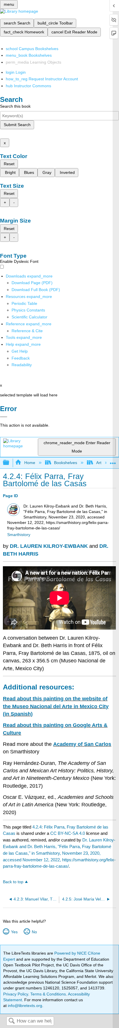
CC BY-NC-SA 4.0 (67, 833)
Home (29, 462)
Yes (14, 932)
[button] (21, 358)
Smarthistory (18, 535)
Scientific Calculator (29, 317)
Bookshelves (65, 462)
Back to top (13, 882)
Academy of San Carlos (82, 744)
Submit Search (17, 124)
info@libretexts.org (24, 1005)
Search (11, 1021)
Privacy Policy (15, 994)
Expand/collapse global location (113, 461)
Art (98, 462)
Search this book (15, 106)
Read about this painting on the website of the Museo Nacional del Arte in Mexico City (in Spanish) (56, 706)
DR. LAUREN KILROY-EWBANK (49, 546)
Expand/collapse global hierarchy (9, 462)
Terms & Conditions (48, 994)
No (34, 932)
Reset (9, 163)
